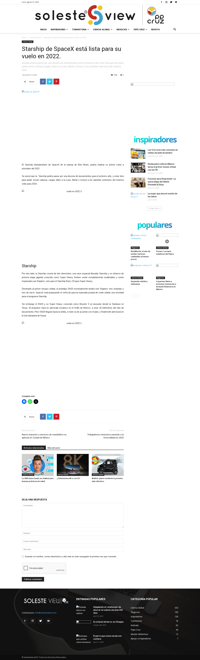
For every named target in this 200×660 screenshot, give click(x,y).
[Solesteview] (100, 15)
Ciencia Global (101, 29)
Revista (155, 29)
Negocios (122, 29)
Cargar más (153, 208)
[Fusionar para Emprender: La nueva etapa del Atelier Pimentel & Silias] (138, 182)
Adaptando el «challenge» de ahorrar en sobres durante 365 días (108, 610)
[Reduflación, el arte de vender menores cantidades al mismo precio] (142, 241)
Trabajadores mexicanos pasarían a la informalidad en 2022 (105, 436)
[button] (174, 29)
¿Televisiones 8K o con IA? (68, 478)
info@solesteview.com (45, 612)
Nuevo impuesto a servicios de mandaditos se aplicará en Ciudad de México (44, 436)
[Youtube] (176, 2)
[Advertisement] (154, 58)
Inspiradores (58, 29)
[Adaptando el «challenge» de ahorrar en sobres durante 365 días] (83, 611)
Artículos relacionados (34, 448)
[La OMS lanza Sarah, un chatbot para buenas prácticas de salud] (38, 465)
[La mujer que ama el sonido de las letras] (138, 197)
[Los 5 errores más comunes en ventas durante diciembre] (138, 153)
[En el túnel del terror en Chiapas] (83, 625)
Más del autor (54, 448)
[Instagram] (166, 2)
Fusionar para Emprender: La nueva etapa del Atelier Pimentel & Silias (162, 182)
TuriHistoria (79, 29)
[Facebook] (161, 2)
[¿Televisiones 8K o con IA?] (73, 465)
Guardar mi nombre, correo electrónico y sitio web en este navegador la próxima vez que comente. (71, 556)
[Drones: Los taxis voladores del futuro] (167, 241)
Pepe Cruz (139, 29)
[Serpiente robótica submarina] (142, 271)
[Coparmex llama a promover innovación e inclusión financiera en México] (167, 271)
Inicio (43, 29)
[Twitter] (171, 2)
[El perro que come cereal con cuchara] (83, 639)
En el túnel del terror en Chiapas (108, 622)
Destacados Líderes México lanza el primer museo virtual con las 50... (162, 167)
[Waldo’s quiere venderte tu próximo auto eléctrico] (108, 465)
